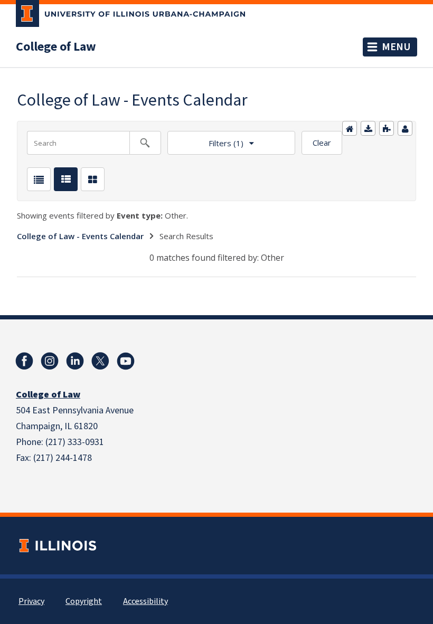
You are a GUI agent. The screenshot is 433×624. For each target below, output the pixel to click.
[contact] (405, 128)
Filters (205, 139)
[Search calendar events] (145, 143)
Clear (322, 142)
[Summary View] (66, 179)
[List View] (39, 179)
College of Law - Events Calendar (80, 236)
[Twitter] (100, 361)
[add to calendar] (368, 128)
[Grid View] (93, 179)
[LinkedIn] (75, 361)
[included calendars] (386, 128)
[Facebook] (24, 361)
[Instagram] (49, 361)
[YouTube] (125, 361)
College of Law (56, 47)
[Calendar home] (349, 128)
